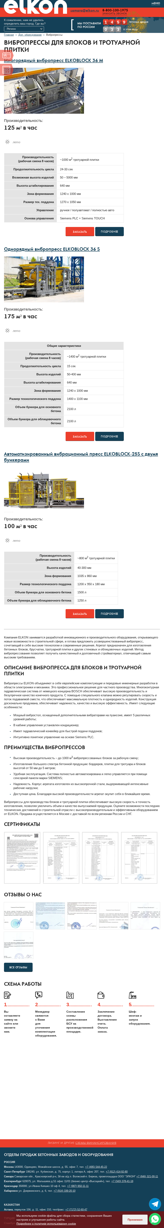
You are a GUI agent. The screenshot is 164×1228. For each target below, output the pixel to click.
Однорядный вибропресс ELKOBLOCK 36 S (52, 250)
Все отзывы (18, 967)
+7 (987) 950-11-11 (78, 1186)
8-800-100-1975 (115, 10)
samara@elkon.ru (84, 11)
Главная (9, 34)
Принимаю (135, 1219)
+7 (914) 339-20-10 (64, 1190)
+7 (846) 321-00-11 (147, 1176)
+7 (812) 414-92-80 (117, 1171)
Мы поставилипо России (89, 25)
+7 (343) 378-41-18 (122, 1181)
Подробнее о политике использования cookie (46, 1223)
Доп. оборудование (30, 34)
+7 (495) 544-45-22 (96, 1166)
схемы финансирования (95, 1143)
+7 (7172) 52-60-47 (76, 1209)
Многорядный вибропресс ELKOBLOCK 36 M (53, 61)
